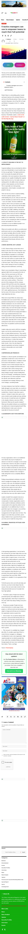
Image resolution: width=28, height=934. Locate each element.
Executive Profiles (14, 867)
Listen (8, 65)
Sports (14, 884)
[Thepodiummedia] (14, 13)
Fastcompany (9, 647)
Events (14, 865)
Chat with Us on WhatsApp (14, 671)
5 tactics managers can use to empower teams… (13, 86)
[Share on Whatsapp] (14, 716)
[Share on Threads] (8, 35)
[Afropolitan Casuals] (14, 435)
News (14, 872)
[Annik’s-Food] (14, 538)
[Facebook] (2, 929)
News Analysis (14, 874)
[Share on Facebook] (3, 35)
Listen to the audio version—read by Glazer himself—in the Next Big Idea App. (13, 116)
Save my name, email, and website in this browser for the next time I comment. (14, 755)
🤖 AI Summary (9, 90)
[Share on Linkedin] (17, 716)
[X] (5, 929)
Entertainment (14, 863)
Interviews (14, 870)
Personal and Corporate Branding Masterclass (14, 879)
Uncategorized (14, 886)
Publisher (9, 39)
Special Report (14, 882)
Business (14, 860)
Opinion (4, 23)
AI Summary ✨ (20, 65)
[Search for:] (12, 852)
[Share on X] (5, 35)
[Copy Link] (11, 35)
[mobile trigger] (3, 13)
